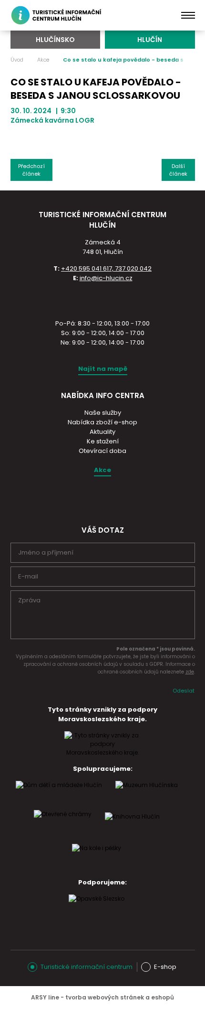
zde (189, 671)
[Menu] (188, 15)
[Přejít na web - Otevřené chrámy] (63, 823)
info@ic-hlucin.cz (106, 278)
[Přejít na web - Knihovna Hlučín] (132, 825)
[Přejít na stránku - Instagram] (94, 499)
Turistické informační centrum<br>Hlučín (57, 15)
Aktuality (102, 431)
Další (178, 170)
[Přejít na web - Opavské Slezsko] (96, 907)
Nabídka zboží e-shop (102, 422)
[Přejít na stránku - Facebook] (110, 499)
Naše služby (102, 412)
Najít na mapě (102, 368)
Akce (43, 59)
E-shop (165, 966)
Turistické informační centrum (87, 966)
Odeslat (184, 690)
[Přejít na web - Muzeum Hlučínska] (146, 794)
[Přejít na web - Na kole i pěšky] (96, 857)
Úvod (16, 59)
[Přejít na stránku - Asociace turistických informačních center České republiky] (102, 299)
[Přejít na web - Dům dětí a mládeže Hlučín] (59, 794)
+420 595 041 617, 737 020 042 (106, 268)
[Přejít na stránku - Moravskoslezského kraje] (102, 752)
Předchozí (31, 170)
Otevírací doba (102, 450)
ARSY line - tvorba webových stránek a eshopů (102, 997)
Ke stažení (103, 441)
